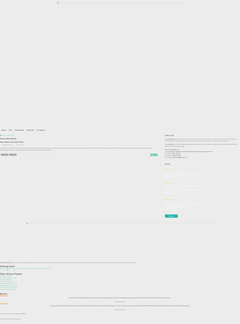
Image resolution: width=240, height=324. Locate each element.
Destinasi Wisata (19, 130)
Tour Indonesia (41, 130)
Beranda (3, 130)
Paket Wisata (30, 130)
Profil (10, 130)
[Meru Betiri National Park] (33, 135)
